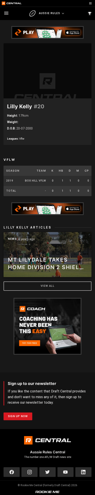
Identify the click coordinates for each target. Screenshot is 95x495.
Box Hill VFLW (35, 180)
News (12, 239)
